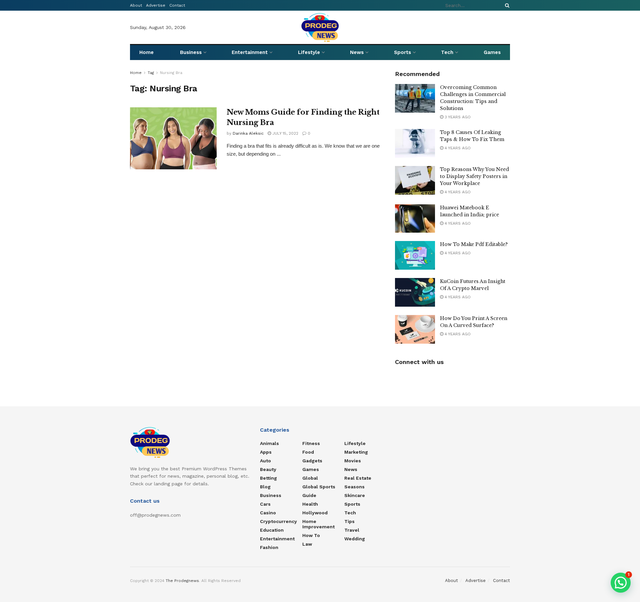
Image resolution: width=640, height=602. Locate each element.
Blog (265, 486)
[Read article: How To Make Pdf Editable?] (415, 255)
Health (310, 504)
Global (310, 478)
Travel (351, 530)
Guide (309, 495)
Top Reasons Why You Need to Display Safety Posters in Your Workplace (474, 176)
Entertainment (250, 52)
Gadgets (312, 460)
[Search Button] (506, 5)
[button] (621, 583)
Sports (402, 52)
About (136, 5)
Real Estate (357, 478)
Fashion (269, 547)
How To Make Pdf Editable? (474, 244)
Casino (268, 512)
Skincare (354, 495)
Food (308, 452)
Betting (268, 478)
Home (146, 52)
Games (492, 52)
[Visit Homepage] (320, 27)
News (357, 52)
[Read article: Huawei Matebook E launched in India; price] (415, 218)
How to (311, 535)
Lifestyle (309, 52)
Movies (352, 460)
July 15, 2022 (284, 133)
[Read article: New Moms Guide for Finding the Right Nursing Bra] (173, 138)
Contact (177, 5)
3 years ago (457, 117)
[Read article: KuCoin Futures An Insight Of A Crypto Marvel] (415, 292)
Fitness (311, 443)
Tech (447, 52)
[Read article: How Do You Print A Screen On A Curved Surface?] (415, 329)
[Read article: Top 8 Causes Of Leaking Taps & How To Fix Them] (415, 143)
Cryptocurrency (278, 521)
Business (191, 52)
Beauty (268, 469)
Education (272, 530)
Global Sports (318, 486)
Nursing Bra (171, 72)
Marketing (356, 452)
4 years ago (457, 148)
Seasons (354, 486)
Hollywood (315, 512)
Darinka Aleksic (248, 133)
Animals (269, 443)
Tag (151, 72)
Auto (265, 460)
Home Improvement (318, 524)
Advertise (155, 5)
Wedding (354, 538)
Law (307, 544)
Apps (266, 452)
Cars (265, 504)
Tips (349, 521)
